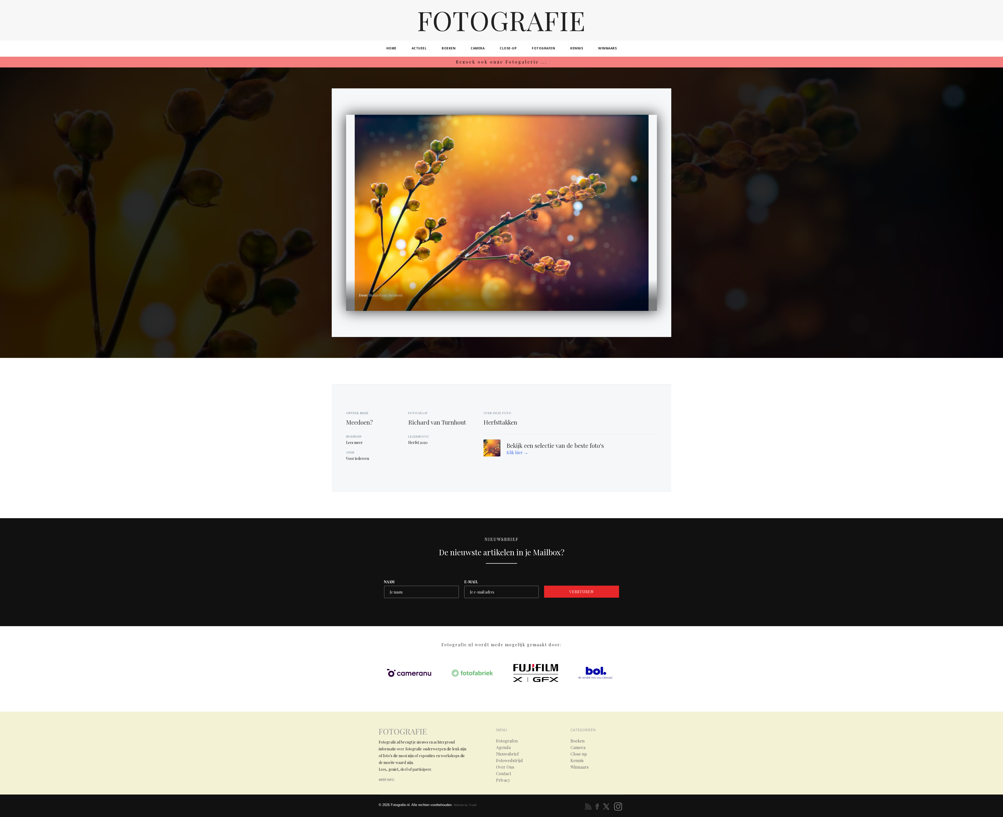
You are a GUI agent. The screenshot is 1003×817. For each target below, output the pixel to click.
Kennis (577, 760)
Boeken (577, 741)
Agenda (503, 747)
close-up (508, 48)
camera (478, 48)
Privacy (503, 780)
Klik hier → (517, 452)
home (391, 48)
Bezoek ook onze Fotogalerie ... (501, 62)
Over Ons (505, 767)
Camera (577, 747)
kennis (576, 48)
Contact (503, 773)
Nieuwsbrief (507, 754)
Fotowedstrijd (509, 760)
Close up (578, 754)
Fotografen (507, 741)
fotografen (543, 48)
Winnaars (579, 767)
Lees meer (354, 442)
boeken (449, 48)
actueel (419, 48)
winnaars (607, 48)
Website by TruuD (465, 805)
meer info (386, 780)
